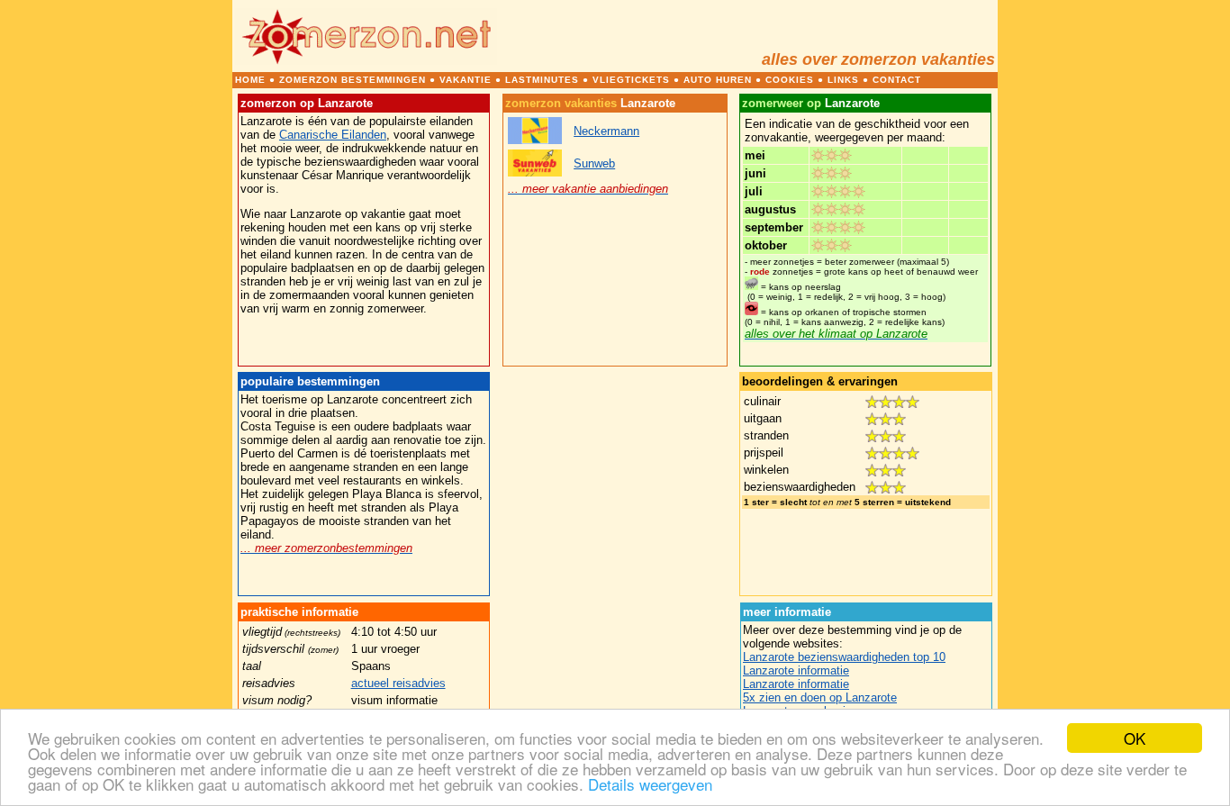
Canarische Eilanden (332, 134)
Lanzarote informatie (796, 670)
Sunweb (594, 163)
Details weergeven (650, 784)
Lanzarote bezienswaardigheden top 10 (844, 657)
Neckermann (606, 131)
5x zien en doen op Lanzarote (820, 697)
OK (1134, 738)
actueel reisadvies (398, 683)
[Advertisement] (615, 484)
